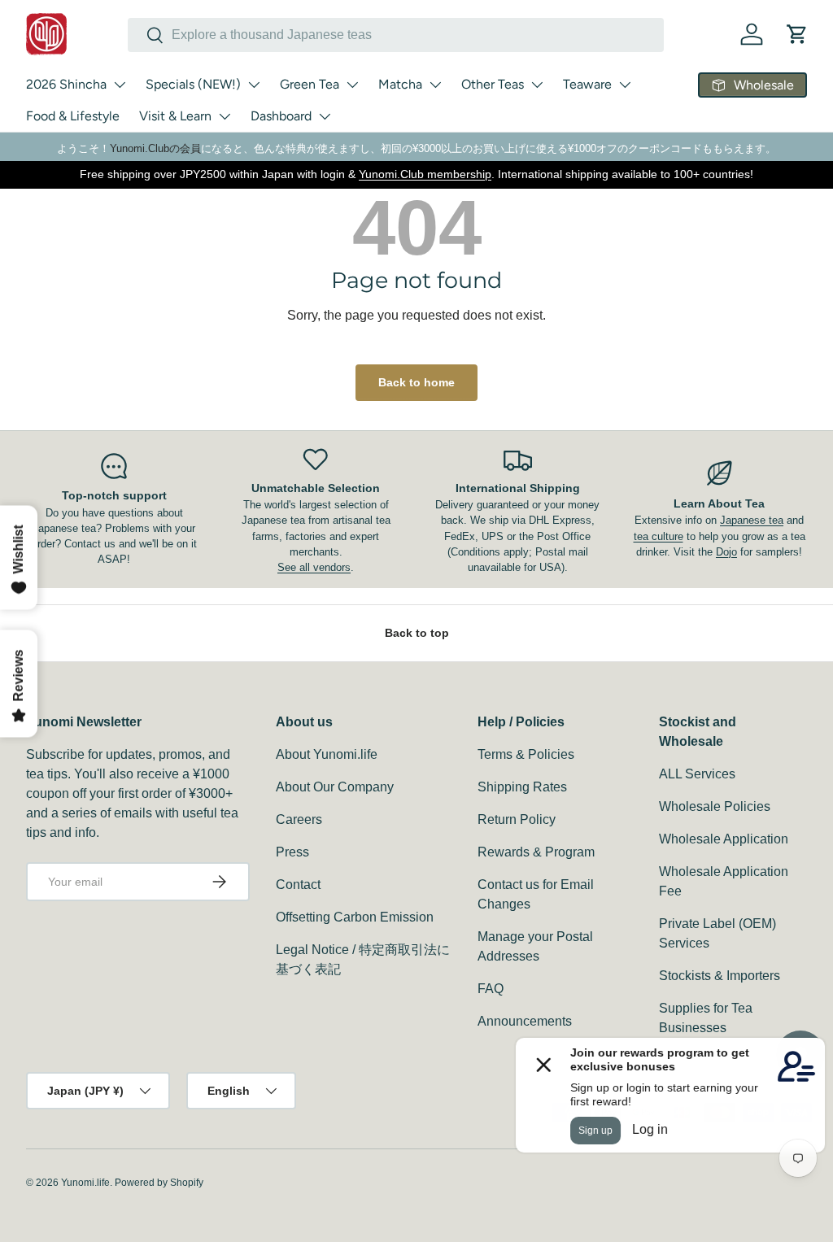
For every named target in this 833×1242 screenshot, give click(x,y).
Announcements (525, 1021)
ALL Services (697, 774)
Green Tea (309, 84)
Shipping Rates (522, 787)
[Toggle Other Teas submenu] (537, 84)
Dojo (726, 552)
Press (292, 852)
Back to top (417, 632)
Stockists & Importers (719, 976)
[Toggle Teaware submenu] (625, 84)
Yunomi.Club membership (425, 174)
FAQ (491, 989)
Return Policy (517, 819)
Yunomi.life (85, 1182)
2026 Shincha (66, 84)
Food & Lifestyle (73, 116)
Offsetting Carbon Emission (355, 917)
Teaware (587, 84)
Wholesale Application (723, 839)
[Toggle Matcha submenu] (435, 84)
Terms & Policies (526, 754)
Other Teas (492, 84)
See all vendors (314, 567)
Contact (298, 884)
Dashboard (281, 116)
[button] (797, 34)
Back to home (416, 382)
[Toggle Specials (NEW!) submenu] (254, 84)
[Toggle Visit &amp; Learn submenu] (224, 116)
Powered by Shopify (159, 1182)
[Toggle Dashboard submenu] (324, 116)
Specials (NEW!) (193, 84)
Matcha (400, 84)
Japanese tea (751, 520)
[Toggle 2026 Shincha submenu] (119, 84)
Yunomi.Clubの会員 (155, 148)
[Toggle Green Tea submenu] (352, 84)
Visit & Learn (175, 116)
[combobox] (396, 35)
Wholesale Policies (714, 806)
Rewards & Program (536, 852)
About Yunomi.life (326, 754)
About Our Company (335, 787)
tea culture (658, 536)
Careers (299, 819)
